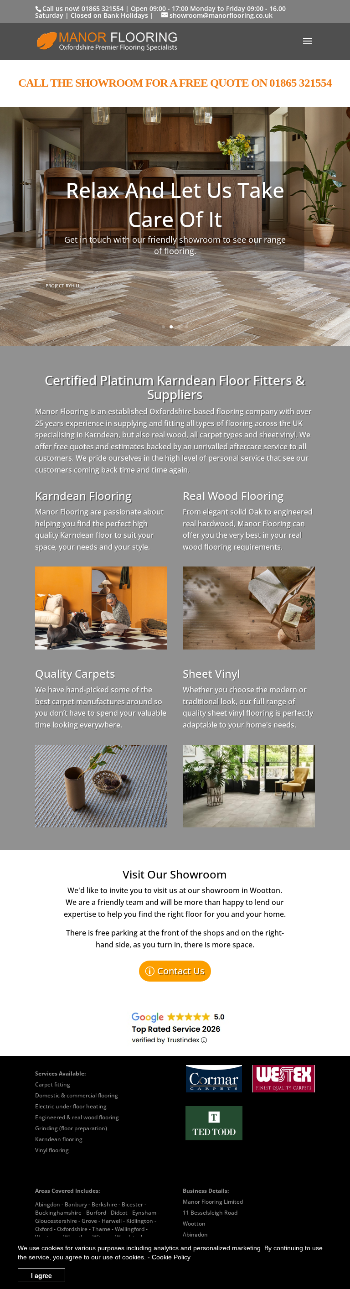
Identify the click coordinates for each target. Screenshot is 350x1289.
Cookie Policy (171, 1257)
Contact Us (181, 971)
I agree (41, 1275)
